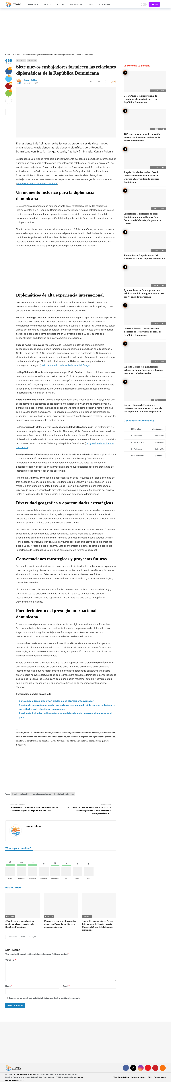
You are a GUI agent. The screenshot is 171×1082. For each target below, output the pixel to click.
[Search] (137, 4)
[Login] (164, 4)
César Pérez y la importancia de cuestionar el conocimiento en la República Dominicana (19, 924)
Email (66, 986)
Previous (13, 937)
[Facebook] (126, 1068)
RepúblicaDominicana (64, 794)
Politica (32, 60)
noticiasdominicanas (42, 794)
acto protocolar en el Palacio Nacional (37, 183)
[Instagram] (141, 1068)
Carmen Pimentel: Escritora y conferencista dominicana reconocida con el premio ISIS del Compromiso (143, 408)
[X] (133, 1068)
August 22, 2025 (31, 83)
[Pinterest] (155, 1068)
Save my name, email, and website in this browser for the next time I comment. (44, 998)
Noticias (21, 60)
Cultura (10, 916)
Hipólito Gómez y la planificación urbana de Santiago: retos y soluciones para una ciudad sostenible (143, 370)
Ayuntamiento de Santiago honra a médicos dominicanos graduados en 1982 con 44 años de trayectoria (145, 293)
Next (23, 937)
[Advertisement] (85, 31)
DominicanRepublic (21, 794)
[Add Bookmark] (8, 112)
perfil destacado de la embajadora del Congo (65, 365)
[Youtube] (148, 1068)
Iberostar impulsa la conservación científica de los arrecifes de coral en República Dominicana (142, 331)
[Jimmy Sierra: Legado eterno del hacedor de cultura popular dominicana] (145, 241)
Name (8, 986)
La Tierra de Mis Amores (24, 1074)
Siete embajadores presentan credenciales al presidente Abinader (56, 701)
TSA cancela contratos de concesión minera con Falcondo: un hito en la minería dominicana (60, 924)
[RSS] (163, 1068)
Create (154, 4)
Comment (10, 960)
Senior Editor (30, 80)
